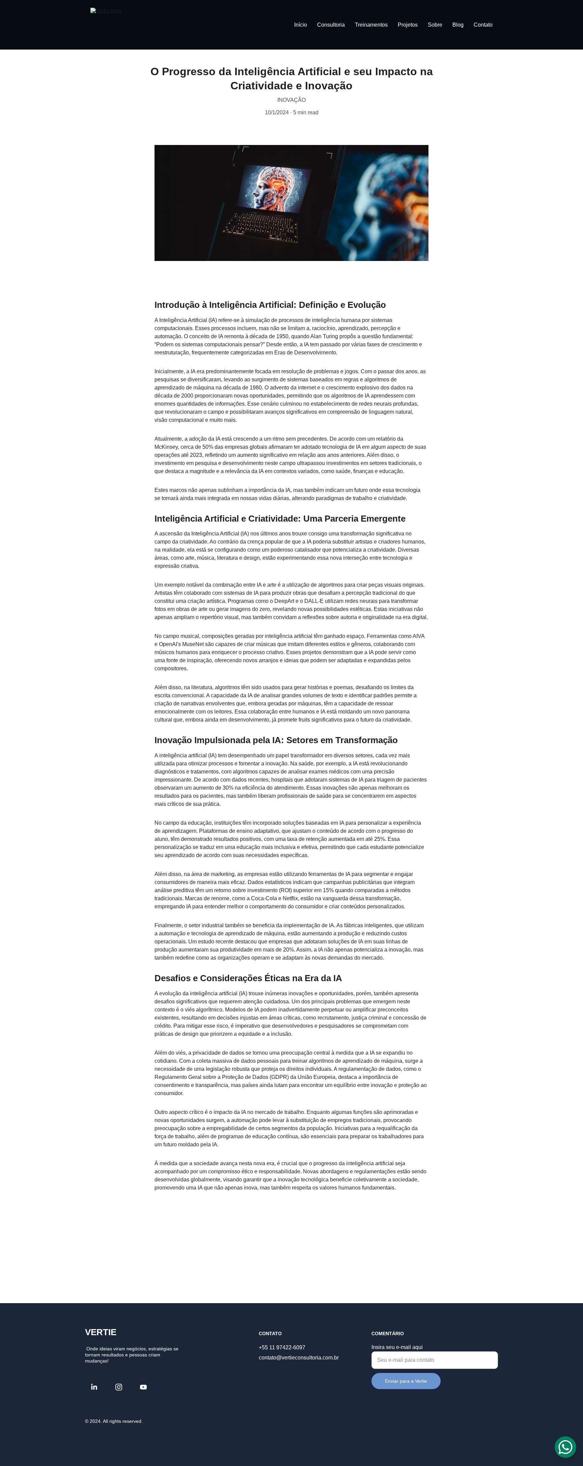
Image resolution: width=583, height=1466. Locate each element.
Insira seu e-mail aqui (397, 1347)
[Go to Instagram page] (122, 1387)
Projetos (408, 25)
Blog (458, 25)
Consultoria (331, 25)
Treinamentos (371, 25)
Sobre (435, 25)
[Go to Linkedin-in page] (97, 1387)
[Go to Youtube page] (143, 1387)
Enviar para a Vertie (406, 1381)
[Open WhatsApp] (565, 1447)
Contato (483, 25)
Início (300, 25)
